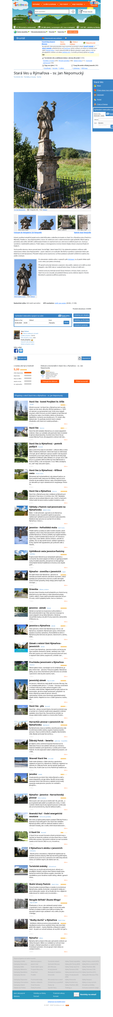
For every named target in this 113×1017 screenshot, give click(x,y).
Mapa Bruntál (90, 43)
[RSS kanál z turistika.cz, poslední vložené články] (67, 1005)
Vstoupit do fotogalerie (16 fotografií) (28, 232)
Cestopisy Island (19, 985)
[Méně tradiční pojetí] (25, 277)
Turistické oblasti (53, 961)
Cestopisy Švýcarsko (20, 980)
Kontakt (56, 996)
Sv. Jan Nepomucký (20, 210)
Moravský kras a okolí (55, 980)
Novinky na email (88, 994)
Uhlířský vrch (66, 52)
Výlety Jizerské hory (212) (73, 972)
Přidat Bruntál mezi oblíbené (53, 38)
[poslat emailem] (21, 350)
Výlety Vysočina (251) (89, 972)
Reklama (17, 996)
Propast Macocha (37, 969)
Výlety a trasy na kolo (89, 982)
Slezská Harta (50, 50)
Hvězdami (71, 259)
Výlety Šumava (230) (71, 969)
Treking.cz (68, 988)
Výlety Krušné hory (71, 982)
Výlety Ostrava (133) (88, 969)
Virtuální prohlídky (88, 985)
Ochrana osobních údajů (90, 988)
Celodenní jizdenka (81, 325)
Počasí (99, 99)
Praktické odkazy (59, 993)
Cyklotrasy (76, 68)
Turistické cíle (18, 77)
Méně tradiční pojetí (20, 296)
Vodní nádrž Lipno (37, 967)
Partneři (36, 996)
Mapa (99, 86)
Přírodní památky (64, 61)
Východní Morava (54, 964)
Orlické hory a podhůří (55, 982)
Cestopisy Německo (20, 969)
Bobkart (45, 210)
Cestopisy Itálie (19, 967)
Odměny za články (40, 993)
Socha (39, 77)
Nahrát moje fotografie (82, 232)
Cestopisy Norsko (20, 975)
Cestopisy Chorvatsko (21, 982)
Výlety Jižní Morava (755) (90, 975)
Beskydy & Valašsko (54, 972)
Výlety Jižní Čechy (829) (72, 964)
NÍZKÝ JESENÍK (47, 48)
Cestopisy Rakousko (20, 964)
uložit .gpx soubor (60, 303)
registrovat (94, 5)
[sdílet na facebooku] (16, 350)
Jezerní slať (34, 964)
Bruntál (21, 38)
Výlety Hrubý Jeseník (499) (72, 976)
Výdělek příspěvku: (26, 335)
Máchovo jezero (36, 961)
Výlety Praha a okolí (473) (90, 961)
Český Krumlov (36, 988)
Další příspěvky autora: (27, 337)
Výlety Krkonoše (70, 980)
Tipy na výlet (49, 65)
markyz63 (43, 376)
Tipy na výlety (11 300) (56, 16)
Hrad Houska (35, 985)
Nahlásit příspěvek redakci (27, 344)
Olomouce (67, 48)
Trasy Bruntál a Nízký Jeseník (84, 65)
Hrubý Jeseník (52, 969)
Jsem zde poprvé (19, 993)
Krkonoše (51, 975)
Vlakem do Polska (20, 988)
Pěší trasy (84, 68)
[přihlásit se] (94, 3)
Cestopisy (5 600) (19, 961)
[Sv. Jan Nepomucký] (52, 150)
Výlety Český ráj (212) (72, 967)
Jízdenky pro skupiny (81, 315)
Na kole (55, 68)
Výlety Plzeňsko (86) (88, 967)
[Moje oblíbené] (66, 38)
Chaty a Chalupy (102, 104)
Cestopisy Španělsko (20, 972)
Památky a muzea (48, 61)
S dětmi (61, 68)
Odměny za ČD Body (81, 320)
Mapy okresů (42, 16)
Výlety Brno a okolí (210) (90, 964)
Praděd (91, 52)
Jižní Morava (52, 967)
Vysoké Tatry (52, 988)
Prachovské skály (36, 980)
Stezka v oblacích (36, 982)
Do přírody (47, 68)
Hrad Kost (34, 972)
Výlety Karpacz (87, 980)
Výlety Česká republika (72, 961)
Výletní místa (78, 61)
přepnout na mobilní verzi (56, 1002)
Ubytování (100, 95)
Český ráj (51, 985)
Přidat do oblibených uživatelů (30, 333)
